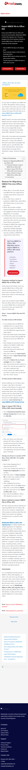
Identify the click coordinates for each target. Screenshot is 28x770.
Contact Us (4, 749)
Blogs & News (4, 751)
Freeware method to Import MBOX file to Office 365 (15, 166)
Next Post (14, 621)
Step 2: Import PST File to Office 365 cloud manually (15, 170)
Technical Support (6, 742)
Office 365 (10, 83)
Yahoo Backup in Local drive (14, 610)
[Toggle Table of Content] (22, 158)
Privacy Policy (4, 745)
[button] (14, 8)
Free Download (13, 272)
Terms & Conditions (6, 747)
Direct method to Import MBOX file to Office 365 (14, 174)
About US (3, 728)
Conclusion (10, 177)
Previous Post (14, 617)
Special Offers (5, 732)
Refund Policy (4, 735)
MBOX (5, 83)
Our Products (4, 730)
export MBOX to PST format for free (13, 402)
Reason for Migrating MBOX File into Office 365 (13, 162)
